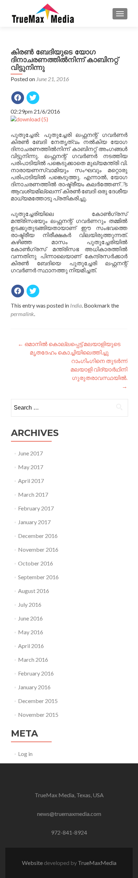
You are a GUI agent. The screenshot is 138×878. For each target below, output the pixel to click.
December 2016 (38, 535)
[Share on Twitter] (33, 97)
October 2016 (35, 563)
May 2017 (30, 467)
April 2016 (31, 645)
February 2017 (36, 508)
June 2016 (30, 618)
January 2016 (34, 687)
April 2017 (31, 480)
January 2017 (34, 522)
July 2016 (29, 604)
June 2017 (30, 453)
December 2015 (38, 700)
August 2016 (33, 590)
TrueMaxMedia (97, 862)
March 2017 (33, 494)
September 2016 (38, 577)
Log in (25, 753)
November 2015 (38, 714)
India (76, 305)
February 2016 (36, 673)
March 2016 (33, 659)
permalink (22, 313)
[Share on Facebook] (17, 97)
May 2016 (30, 632)
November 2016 (38, 549)
